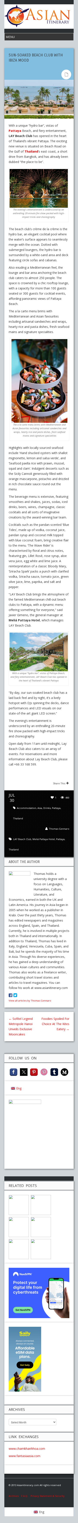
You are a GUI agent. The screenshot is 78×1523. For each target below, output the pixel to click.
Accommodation (26, 808)
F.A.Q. (24, 1495)
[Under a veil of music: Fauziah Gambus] (41, 1204)
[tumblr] (54, 1072)
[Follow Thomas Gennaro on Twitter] (15, 995)
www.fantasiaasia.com (24, 1456)
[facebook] (13, 1072)
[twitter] (23, 1072)
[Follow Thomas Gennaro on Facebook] (10, 995)
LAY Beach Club (22, 839)
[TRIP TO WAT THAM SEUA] (19, 1249)
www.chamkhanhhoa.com (27, 1448)
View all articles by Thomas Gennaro (30, 1000)
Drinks (47, 808)
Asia (39, 808)
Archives (15, 1495)
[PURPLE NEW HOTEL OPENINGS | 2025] (19, 1204)
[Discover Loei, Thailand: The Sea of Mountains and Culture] (41, 1249)
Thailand (31, 151)
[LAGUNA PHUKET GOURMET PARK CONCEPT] (19, 1227)
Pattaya (15, 131)
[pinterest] (34, 1072)
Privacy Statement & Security (48, 1495)
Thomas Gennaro (59, 828)
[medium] (64, 1072)
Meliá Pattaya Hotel (43, 839)
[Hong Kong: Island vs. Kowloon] (41, 1227)
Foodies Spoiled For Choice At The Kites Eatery (55, 1024)
